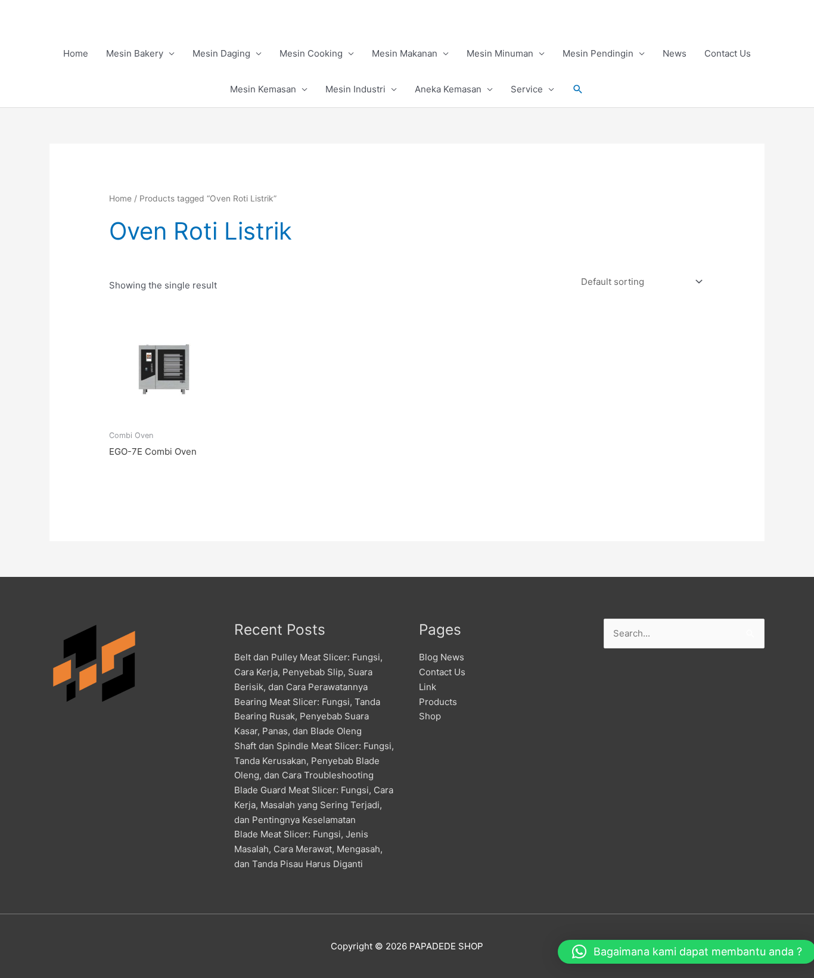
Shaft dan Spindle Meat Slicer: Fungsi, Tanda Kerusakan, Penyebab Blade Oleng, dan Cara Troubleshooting (314, 760)
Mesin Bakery (134, 53)
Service (527, 89)
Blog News (441, 657)
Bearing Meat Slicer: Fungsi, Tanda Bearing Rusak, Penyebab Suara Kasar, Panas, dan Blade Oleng (307, 716)
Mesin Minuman (500, 53)
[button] (578, 89)
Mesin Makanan (404, 53)
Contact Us (727, 53)
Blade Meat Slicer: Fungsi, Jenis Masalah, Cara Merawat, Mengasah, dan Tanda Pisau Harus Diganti (308, 849)
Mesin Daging (221, 53)
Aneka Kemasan (448, 89)
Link (427, 687)
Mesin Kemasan (263, 89)
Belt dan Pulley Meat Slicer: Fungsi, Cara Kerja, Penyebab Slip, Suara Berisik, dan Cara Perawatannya (308, 672)
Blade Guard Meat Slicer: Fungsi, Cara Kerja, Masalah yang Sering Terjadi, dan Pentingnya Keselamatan (313, 804)
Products (438, 701)
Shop (430, 716)
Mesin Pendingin (598, 53)
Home (75, 53)
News (674, 53)
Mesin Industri (355, 89)
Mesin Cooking (311, 53)
